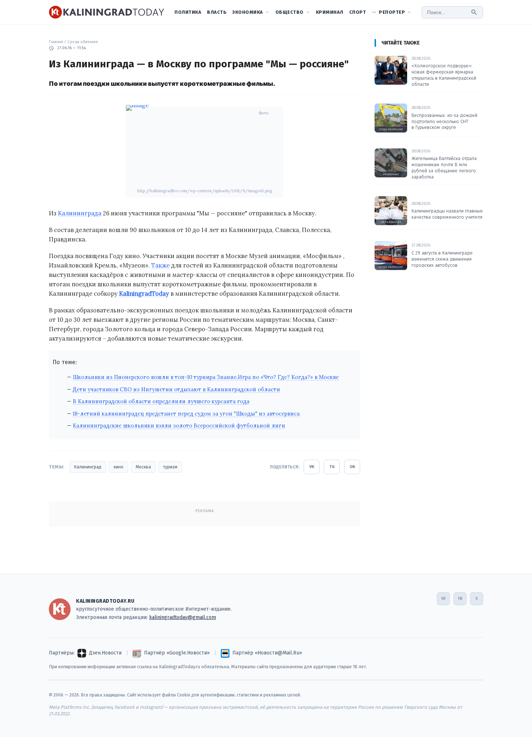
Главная (56, 41)
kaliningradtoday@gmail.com (182, 617)
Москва (143, 466)
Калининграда (79, 213)
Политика (187, 12)
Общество (289, 12)
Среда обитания (82, 41)
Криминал (329, 12)
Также (160, 265)
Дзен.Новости (105, 653)
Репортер (392, 12)
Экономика (247, 12)
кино (118, 466)
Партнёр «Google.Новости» (177, 653)
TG (332, 466)
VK (311, 466)
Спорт (357, 12)
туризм (170, 466)
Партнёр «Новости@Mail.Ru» (267, 653)
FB (460, 598)
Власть (217, 12)
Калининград (87, 466)
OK (352, 466)
